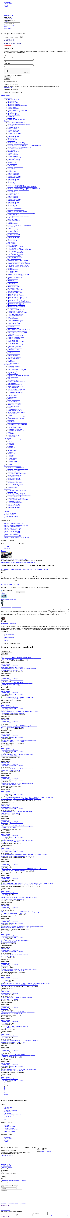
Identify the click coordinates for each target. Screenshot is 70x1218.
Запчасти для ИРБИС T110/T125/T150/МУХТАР (22, 187)
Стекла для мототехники (15, 392)
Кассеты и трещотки (14, 496)
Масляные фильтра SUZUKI (16, 305)
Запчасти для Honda (14, 472)
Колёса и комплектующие (16, 498)
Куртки (10, 452)
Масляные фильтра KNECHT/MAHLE (19, 302)
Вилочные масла (13, 285)
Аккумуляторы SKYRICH (16, 253)
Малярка (11, 280)
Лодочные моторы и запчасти (12, 1114)
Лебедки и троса (13, 377)
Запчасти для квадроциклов (12, 526)
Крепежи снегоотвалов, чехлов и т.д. (19, 375)
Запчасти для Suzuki (14, 478)
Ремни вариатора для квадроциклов (19, 329)
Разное (10, 217)
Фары (10, 222)
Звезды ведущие (13, 271)
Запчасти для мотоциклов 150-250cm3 (15, 537)
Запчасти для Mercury (14, 475)
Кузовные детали (13, 127)
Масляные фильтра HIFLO (16, 298)
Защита (10, 449)
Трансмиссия (12, 138)
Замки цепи (12, 361)
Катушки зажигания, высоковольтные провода (21, 213)
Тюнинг (10, 398)
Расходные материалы (10, 1110)
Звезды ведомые (13, 269)
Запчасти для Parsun (14, 476)
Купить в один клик (20, 1203)
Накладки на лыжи (14, 406)
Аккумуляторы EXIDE (15, 251)
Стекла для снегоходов (15, 409)
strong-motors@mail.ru (46, 1151)
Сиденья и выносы (14, 505)
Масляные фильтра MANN (16, 303)
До (19, 543)
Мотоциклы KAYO (14, 102)
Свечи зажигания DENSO (16, 341)
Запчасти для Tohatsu (14, 479)
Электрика (11, 141)
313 (20, 536)
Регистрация (7, 28)
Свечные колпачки (14, 220)
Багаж (10, 415)
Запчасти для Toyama (14, 481)
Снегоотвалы (12, 383)
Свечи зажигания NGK (15, 343)
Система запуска (13, 131)
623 (20, 528)
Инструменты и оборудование (17, 423)
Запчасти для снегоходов (11, 531)
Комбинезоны (12, 450)
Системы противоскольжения (16, 381)
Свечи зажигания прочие (15, 344)
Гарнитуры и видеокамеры (16, 418)
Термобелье (11, 453)
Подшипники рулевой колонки (17, 312)
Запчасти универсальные (15, 484)
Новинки (6, 511)
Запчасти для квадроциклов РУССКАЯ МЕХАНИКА (24, 145)
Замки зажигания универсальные (17, 211)
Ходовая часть (12, 139)
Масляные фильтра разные (16, 295)
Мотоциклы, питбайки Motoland (17, 105)
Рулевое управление (14, 504)
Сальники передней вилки (16, 337)
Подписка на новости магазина (10, 584)
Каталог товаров (5, 95)
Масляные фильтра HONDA (16, 300)
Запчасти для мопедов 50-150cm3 (13, 533)
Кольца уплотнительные (15, 335)
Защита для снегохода (14, 403)
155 (27, 525)
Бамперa (11, 367)
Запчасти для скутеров (10, 529)
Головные (11, 444)
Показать (6, 546)
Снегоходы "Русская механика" (17, 119)
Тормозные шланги (14, 358)
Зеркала (11, 420)
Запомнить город (9, 25)
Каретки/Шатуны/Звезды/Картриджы (19, 495)
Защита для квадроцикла (16, 371)
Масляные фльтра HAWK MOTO (17, 297)
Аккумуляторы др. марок (15, 257)
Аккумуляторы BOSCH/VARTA (17, 248)
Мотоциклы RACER (14, 104)
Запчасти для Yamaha (15, 482)
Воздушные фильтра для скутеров (18, 265)
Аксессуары (7, 1111)
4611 (20, 531)
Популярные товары (10, 513)
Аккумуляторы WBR (14, 256)
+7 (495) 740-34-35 (6, 1166)
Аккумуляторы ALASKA (15, 246)
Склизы (10, 407)
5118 (22, 526)
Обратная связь (5, 1164)
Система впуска (12, 128)
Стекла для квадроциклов (15, 384)
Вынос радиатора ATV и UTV (17, 369)
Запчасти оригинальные (11, 534)
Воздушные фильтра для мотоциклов (19, 263)
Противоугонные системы (16, 430)
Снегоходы (11, 118)
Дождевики (11, 447)
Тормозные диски (13, 355)
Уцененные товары (9, 518)
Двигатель (11, 125)
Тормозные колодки (14, 357)
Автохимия (12, 283)
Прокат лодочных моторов (8, 599)
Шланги (10, 352)
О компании (7, 2)
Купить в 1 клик (5, 665)
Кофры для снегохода (14, 404)
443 (28, 537)
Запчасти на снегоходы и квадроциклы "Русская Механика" (18, 562)
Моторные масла (13, 288)
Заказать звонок (8, 15)
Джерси (10, 446)
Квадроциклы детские (14, 108)
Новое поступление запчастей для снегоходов (14, 559)
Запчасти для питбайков (11, 528)
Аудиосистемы (12, 413)
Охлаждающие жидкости (15, 289)
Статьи (6, 6)
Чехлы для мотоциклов (15, 394)
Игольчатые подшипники (16, 309)
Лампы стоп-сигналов (15, 277)
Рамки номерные (13, 435)
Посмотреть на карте (7, 1155)
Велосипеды (7, 1116)
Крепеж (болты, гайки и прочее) (18, 424)
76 (19, 534)
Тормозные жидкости (14, 291)
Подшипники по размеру (16, 311)
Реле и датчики (13, 219)
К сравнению (4, 667)
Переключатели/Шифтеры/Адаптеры (19, 499)
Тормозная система (14, 136)
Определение (8, 18)
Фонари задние (13, 223)
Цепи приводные (13, 363)
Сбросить (7, 548)
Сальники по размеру (15, 338)
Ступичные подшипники (15, 314)
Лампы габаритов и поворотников (18, 274)
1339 (21, 523)
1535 (19, 529)
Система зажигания (14, 130)
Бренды (6, 5)
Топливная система (13, 134)
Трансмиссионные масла (15, 292)
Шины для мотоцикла (15, 321)
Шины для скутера (14, 323)
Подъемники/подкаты (14, 427)
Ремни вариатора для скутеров (17, 331)
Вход (5, 26)
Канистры (11, 372)
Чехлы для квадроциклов (15, 386)
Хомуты (11, 433)
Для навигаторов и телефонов (17, 389)
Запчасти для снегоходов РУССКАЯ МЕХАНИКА (24, 188)
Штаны (10, 456)
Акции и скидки (9, 514)
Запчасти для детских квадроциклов (14, 525)
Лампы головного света (15, 276)
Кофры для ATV (13, 374)
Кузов (10, 170)
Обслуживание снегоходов (8, 623)
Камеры (11, 317)
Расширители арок (13, 380)
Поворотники (12, 214)
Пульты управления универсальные (19, 216)
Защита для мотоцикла (14, 390)
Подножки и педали (14, 501)
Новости (3, 551)
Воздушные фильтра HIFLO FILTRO (19, 260)
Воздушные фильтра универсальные (19, 266)
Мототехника (8, 1107)
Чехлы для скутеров (14, 400)
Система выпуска (13, 154)
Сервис (6, 1118)
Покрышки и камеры (15, 502)
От (1, 543)
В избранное (14, 665)
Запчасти (6, 1108)
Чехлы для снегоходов (15, 410)
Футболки (11, 455)
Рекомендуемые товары (11, 516)
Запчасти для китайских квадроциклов (19, 147)
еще (5, 1119)
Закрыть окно (8, 87)
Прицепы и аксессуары (15, 429)
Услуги (3, 593)
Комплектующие (13, 318)
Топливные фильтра (14, 351)
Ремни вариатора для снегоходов (18, 332)
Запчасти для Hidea (14, 470)
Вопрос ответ (8, 3)
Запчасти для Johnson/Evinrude (17, 473)
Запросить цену (5, 664)
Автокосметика (13, 282)
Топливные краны (13, 349)
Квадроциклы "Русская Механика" (18, 110)
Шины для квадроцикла (15, 320)
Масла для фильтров (14, 286)
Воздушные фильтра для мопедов (18, 262)
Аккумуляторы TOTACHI (15, 254)
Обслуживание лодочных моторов (11, 607)
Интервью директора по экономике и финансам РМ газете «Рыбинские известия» (24, 569)
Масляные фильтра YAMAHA (17, 306)
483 (25, 533)
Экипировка (7, 1113)
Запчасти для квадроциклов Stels (18, 144)
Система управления (14, 133)
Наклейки (11, 426)
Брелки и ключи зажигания (16, 417)
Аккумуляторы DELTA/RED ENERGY (19, 249)
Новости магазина (7, 590)
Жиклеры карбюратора (15, 348)
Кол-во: (3, 1176)
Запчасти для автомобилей (12, 523)
